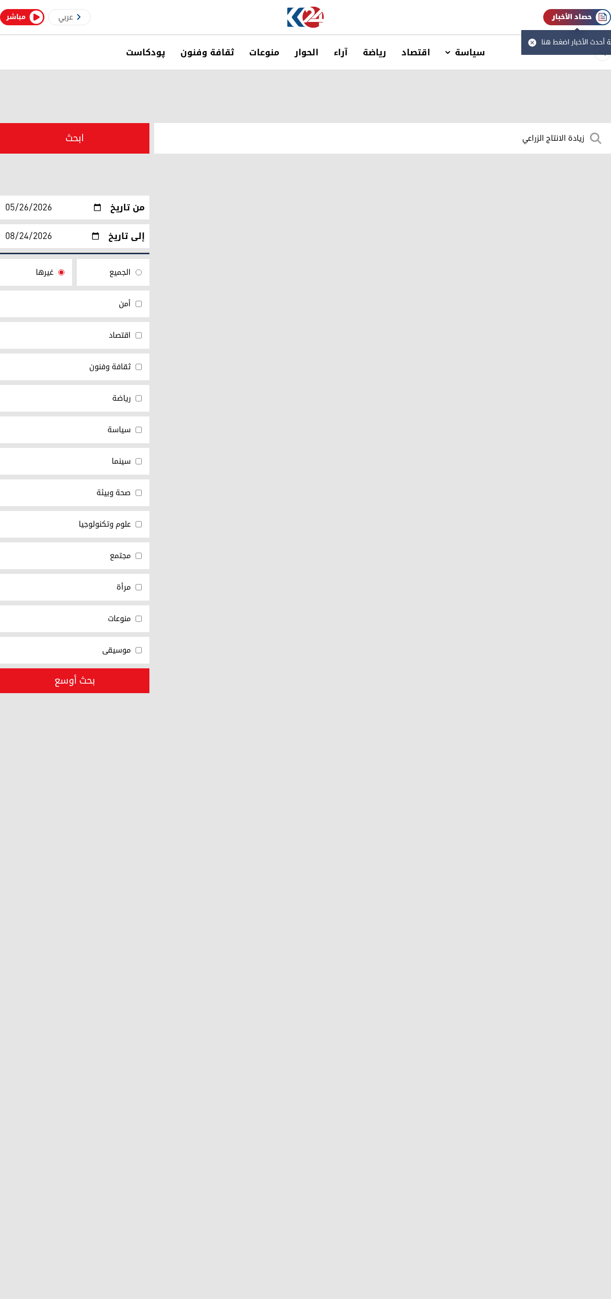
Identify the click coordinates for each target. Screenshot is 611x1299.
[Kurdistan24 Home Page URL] (305, 17)
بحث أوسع (74, 681)
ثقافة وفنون (207, 52)
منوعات (264, 52)
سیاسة (470, 52)
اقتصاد (415, 52)
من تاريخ (127, 207)
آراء (341, 52)
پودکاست (145, 52)
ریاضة (374, 52)
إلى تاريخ (126, 236)
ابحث (74, 138)
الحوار (306, 52)
